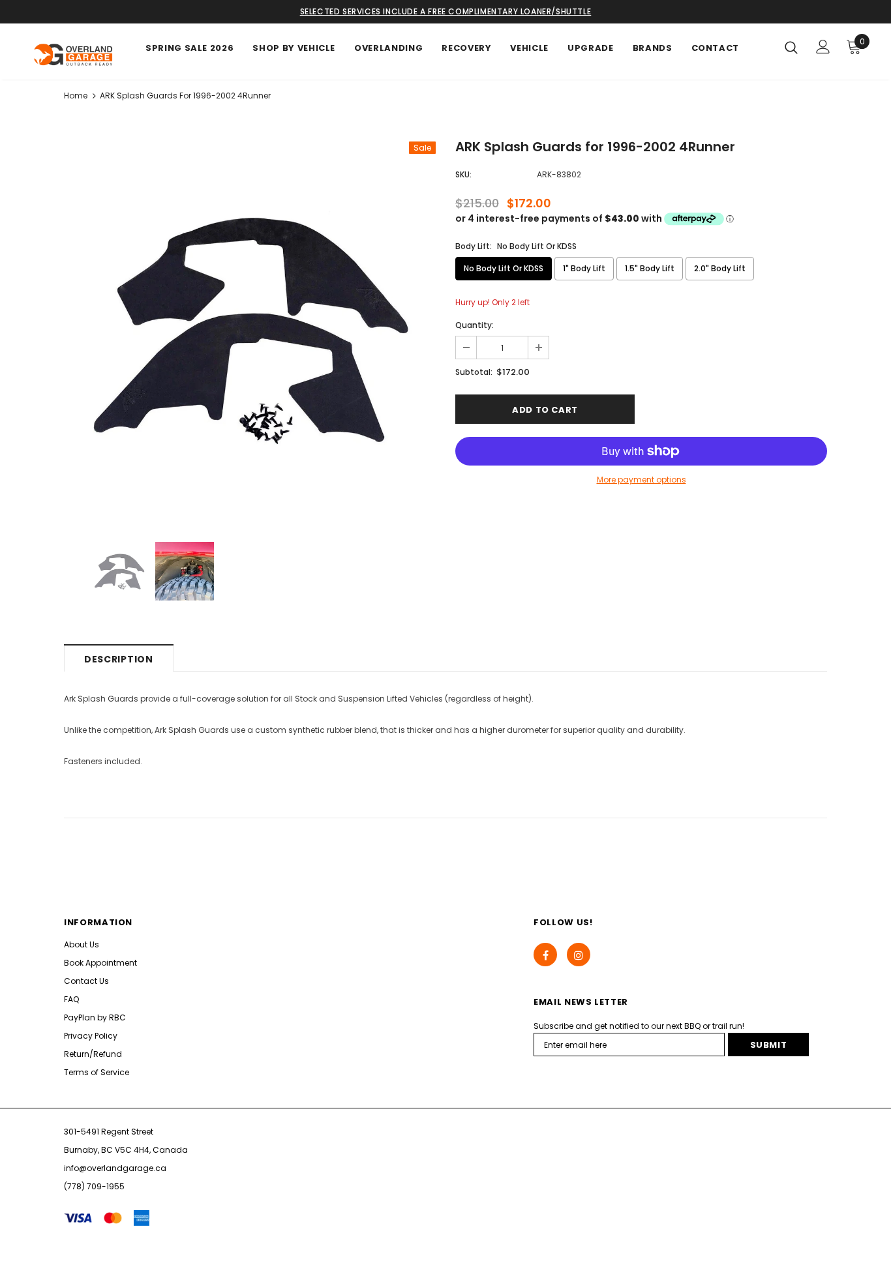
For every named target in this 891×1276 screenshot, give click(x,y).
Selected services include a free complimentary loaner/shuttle (446, 11)
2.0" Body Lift (720, 268)
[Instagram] (578, 954)
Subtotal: (473, 372)
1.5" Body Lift (649, 268)
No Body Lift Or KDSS (503, 268)
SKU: (463, 174)
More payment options (641, 479)
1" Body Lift (584, 268)
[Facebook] (545, 954)
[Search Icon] (791, 46)
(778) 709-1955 (94, 1186)
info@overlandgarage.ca (115, 1168)
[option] (250, 327)
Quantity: (474, 325)
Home (75, 95)
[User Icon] (823, 46)
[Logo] (73, 54)
